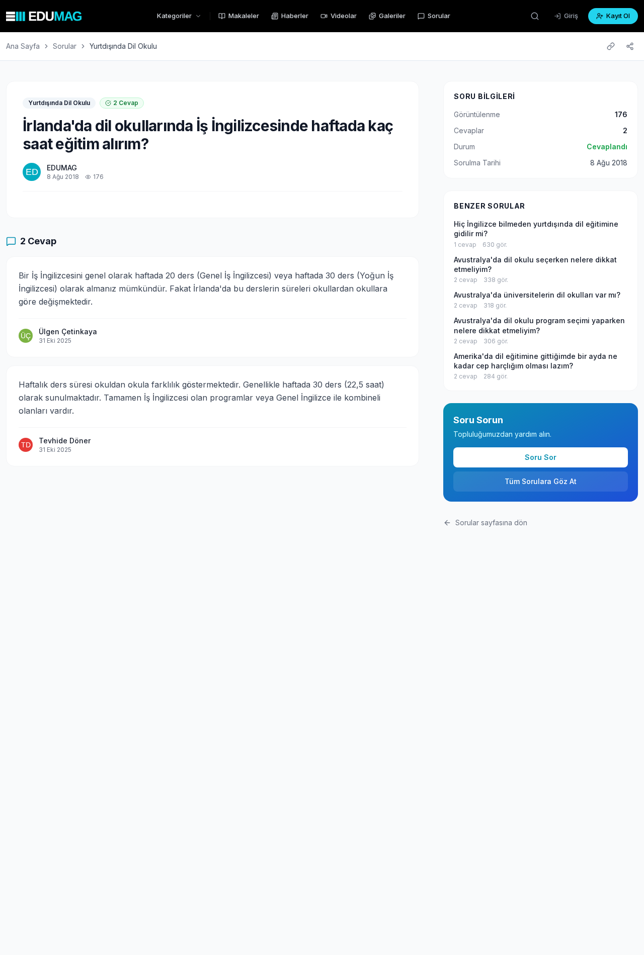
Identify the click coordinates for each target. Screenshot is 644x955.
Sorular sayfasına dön (491, 522)
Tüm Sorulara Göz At (541, 481)
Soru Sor (540, 457)
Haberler (294, 16)
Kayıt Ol (618, 16)
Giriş (571, 16)
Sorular (439, 16)
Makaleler (243, 16)
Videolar (344, 16)
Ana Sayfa (23, 46)
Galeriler (392, 16)
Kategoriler (174, 16)
